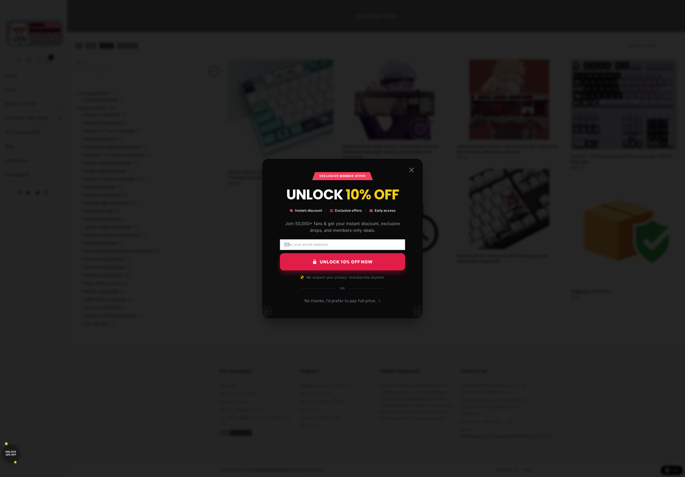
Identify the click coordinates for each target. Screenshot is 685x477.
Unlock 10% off (10, 453)
